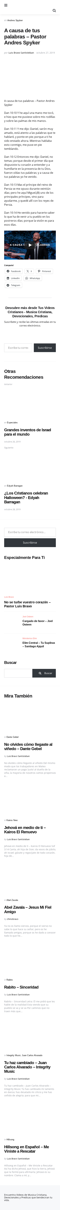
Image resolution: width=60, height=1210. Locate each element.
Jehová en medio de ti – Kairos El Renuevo (25, 829)
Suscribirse (45, 348)
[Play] (30, 245)
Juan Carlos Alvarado (32, 1055)
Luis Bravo (9, 597)
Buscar (10, 662)
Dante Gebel (12, 737)
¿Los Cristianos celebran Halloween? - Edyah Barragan (26, 497)
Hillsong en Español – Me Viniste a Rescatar (26, 1149)
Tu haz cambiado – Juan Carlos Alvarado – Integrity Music (27, 1067)
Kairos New (12, 820)
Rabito (9, 980)
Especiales (12, 422)
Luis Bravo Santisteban (21, 52)
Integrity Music (13, 1055)
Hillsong (10, 1139)
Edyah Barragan (14, 486)
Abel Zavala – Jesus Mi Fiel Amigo (27, 909)
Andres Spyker (15, 20)
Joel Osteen (27, 616)
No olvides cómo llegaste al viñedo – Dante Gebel (28, 746)
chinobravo (12, 918)
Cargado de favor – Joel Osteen (37, 623)
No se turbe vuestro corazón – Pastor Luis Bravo (27, 604)
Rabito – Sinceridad (21, 987)
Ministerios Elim (29, 638)
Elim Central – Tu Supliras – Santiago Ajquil (38, 644)
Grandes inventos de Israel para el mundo (27, 432)
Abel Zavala (12, 900)
